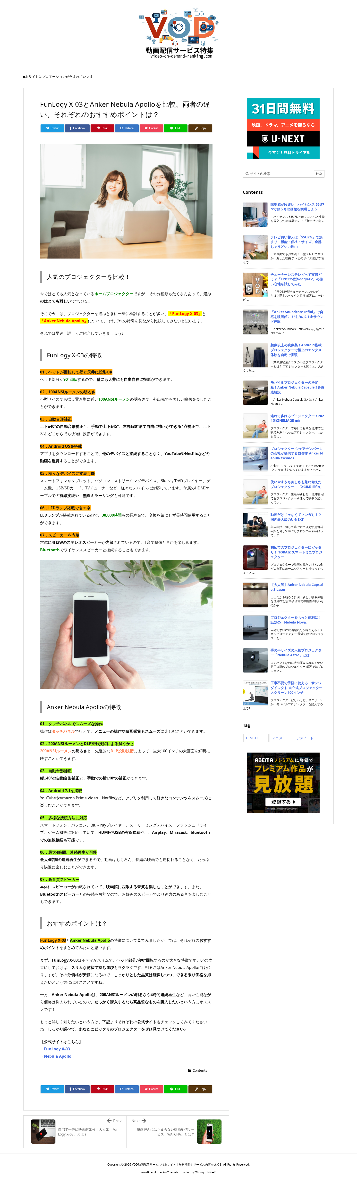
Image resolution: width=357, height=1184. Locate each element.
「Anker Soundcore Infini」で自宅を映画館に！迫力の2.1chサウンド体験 (297, 316)
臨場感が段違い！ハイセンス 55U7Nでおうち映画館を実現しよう (297, 206)
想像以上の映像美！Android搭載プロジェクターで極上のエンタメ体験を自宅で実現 (296, 350)
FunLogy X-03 (57, 1049)
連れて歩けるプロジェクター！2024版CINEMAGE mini (297, 418)
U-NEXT (252, 738)
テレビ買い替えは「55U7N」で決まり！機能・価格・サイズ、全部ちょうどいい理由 (297, 242)
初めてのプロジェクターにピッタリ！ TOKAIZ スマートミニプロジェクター (296, 552)
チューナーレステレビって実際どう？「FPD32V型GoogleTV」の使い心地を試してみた (297, 279)
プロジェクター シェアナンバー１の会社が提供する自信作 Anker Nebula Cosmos (297, 453)
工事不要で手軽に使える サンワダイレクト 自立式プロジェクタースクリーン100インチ (297, 688)
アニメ (277, 738)
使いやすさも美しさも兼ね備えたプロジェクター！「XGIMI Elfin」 (297, 484)
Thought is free (205, 1172)
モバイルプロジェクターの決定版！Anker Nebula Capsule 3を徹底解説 (297, 387)
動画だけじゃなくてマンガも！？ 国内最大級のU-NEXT (296, 517)
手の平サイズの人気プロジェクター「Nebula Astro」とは (296, 652)
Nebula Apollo (57, 1056)
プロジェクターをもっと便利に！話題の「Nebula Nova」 (296, 619)
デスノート (305, 738)
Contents (200, 1070)
